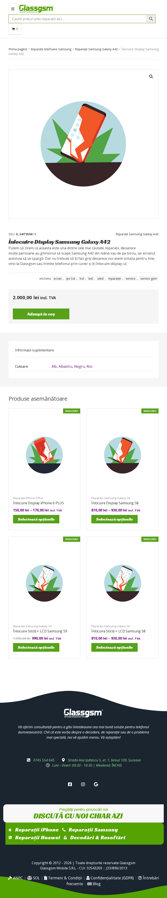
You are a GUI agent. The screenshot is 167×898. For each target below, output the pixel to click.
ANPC (17, 877)
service (130, 278)
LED (91, 278)
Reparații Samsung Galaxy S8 (110, 498)
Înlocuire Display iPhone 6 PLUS (38, 503)
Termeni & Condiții (64, 877)
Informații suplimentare (34, 350)
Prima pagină (17, 49)
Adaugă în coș (41, 314)
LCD (82, 278)
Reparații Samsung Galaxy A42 (96, 49)
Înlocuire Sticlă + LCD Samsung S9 (40, 631)
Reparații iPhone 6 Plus (28, 498)
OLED (100, 278)
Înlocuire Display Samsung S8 (115, 503)
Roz (90, 366)
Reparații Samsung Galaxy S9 (32, 626)
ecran (58, 278)
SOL (36, 877)
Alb (54, 366)
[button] (151, 76)
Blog (96, 883)
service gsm (148, 278)
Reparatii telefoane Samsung (51, 49)
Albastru (65, 366)
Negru (79, 366)
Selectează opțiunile (36, 519)
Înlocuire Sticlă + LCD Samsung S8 (118, 631)
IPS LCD (70, 278)
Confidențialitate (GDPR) (112, 877)
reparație (114, 278)
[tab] (34, 350)
